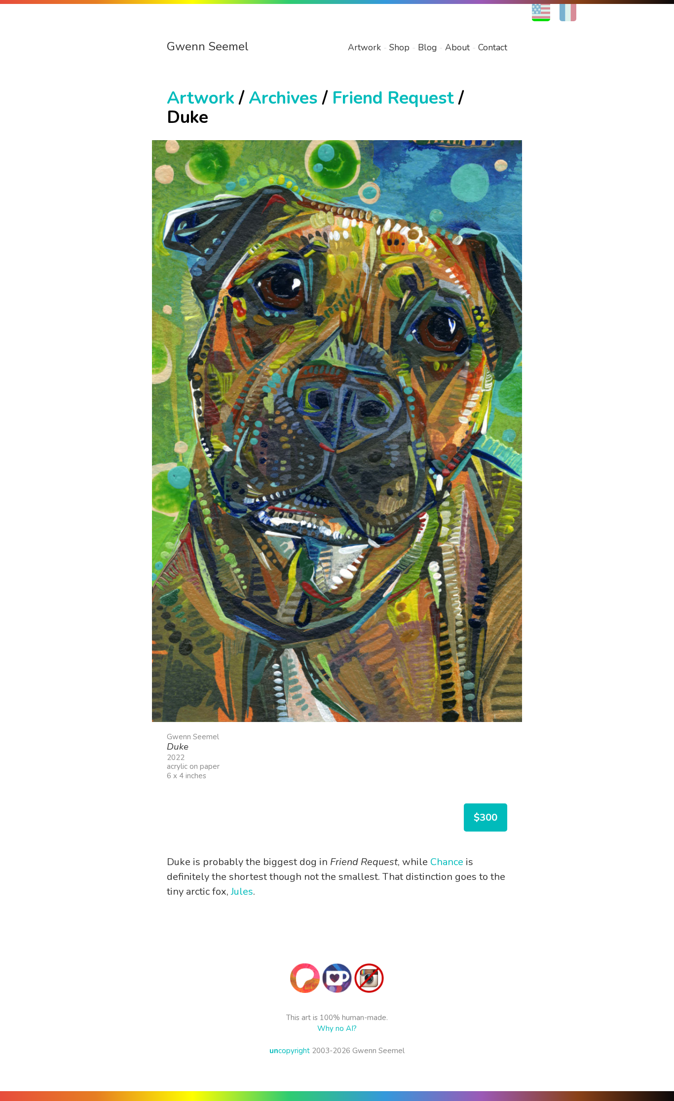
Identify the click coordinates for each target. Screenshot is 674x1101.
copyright (289, 1051)
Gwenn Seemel (208, 46)
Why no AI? (337, 1028)
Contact (492, 47)
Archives (283, 98)
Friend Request (393, 98)
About (457, 47)
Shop (399, 47)
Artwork (364, 47)
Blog (427, 47)
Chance (446, 862)
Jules (242, 891)
